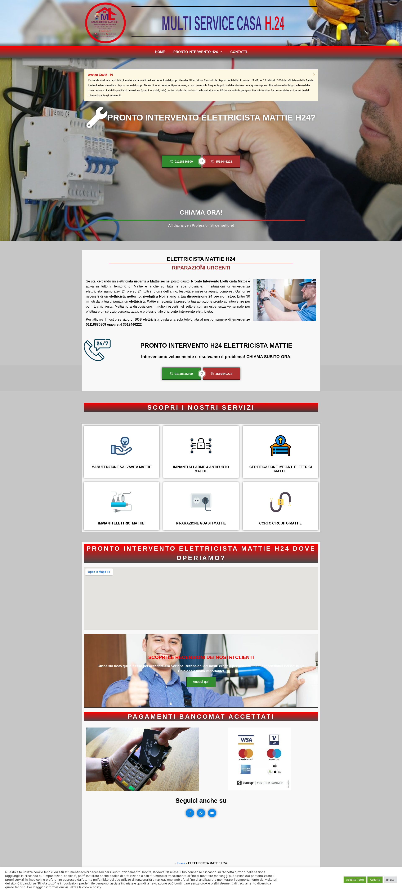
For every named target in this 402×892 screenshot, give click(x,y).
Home (160, 52)
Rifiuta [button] (390, 879)
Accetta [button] (375, 879)
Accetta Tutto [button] (355, 879)
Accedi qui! (201, 682)
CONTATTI (238, 52)
